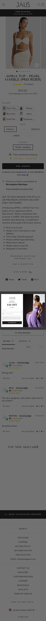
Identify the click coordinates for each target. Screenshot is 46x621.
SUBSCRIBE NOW (12, 322)
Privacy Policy (18, 319)
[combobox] (4, 313)
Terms (3, 319)
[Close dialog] (43, 295)
